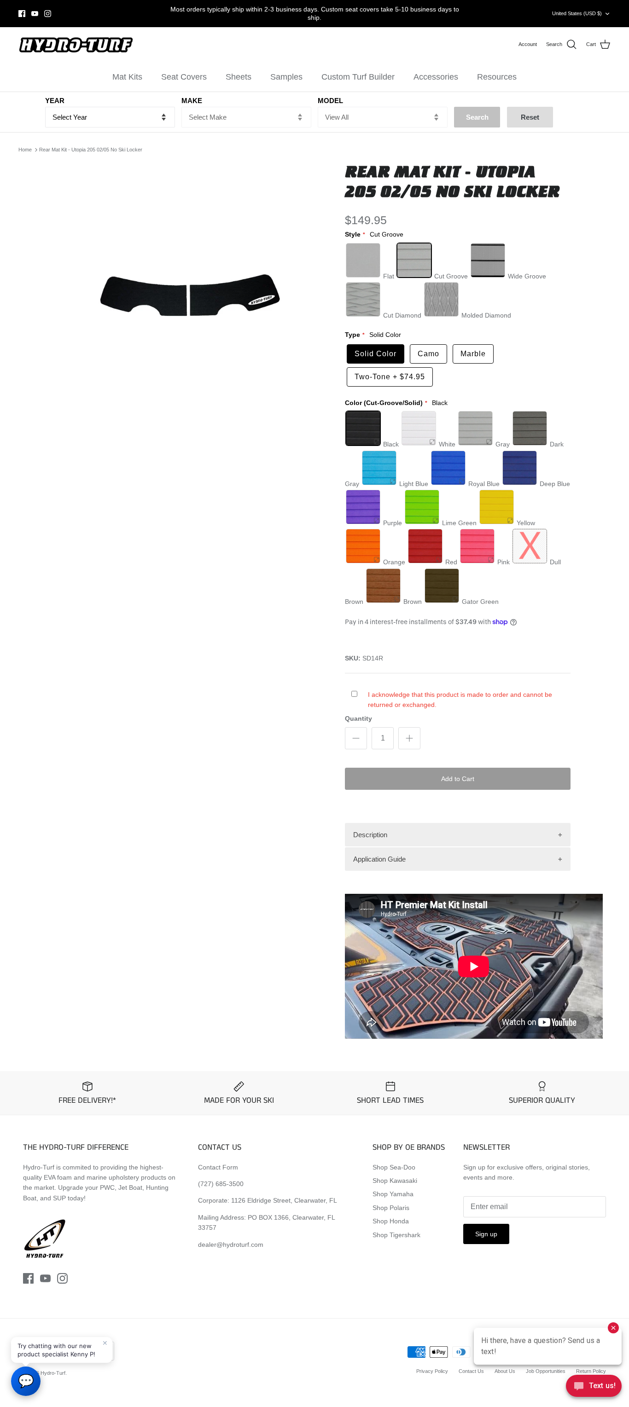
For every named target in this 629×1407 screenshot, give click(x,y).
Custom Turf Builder (358, 76)
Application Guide (379, 859)
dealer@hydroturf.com (230, 1244)
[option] (191, 295)
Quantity (358, 718)
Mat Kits (127, 76)
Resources (497, 76)
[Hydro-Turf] (76, 44)
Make (191, 100)
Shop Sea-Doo (394, 1167)
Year (54, 100)
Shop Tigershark (396, 1235)
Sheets (238, 76)
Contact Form (218, 1167)
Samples (286, 76)
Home (25, 149)
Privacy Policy (432, 1371)
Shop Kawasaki (395, 1180)
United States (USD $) (577, 13)
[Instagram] (47, 13)
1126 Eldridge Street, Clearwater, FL (284, 1200)
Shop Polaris (391, 1207)
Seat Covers (184, 76)
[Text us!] (594, 1388)
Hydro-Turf (53, 1373)
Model (330, 100)
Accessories (436, 76)
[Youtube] (34, 13)
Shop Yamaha (393, 1194)
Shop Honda (391, 1221)
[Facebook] (21, 13)
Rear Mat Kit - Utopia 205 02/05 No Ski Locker (90, 149)
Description (370, 835)
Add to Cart (457, 778)
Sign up (486, 1234)
